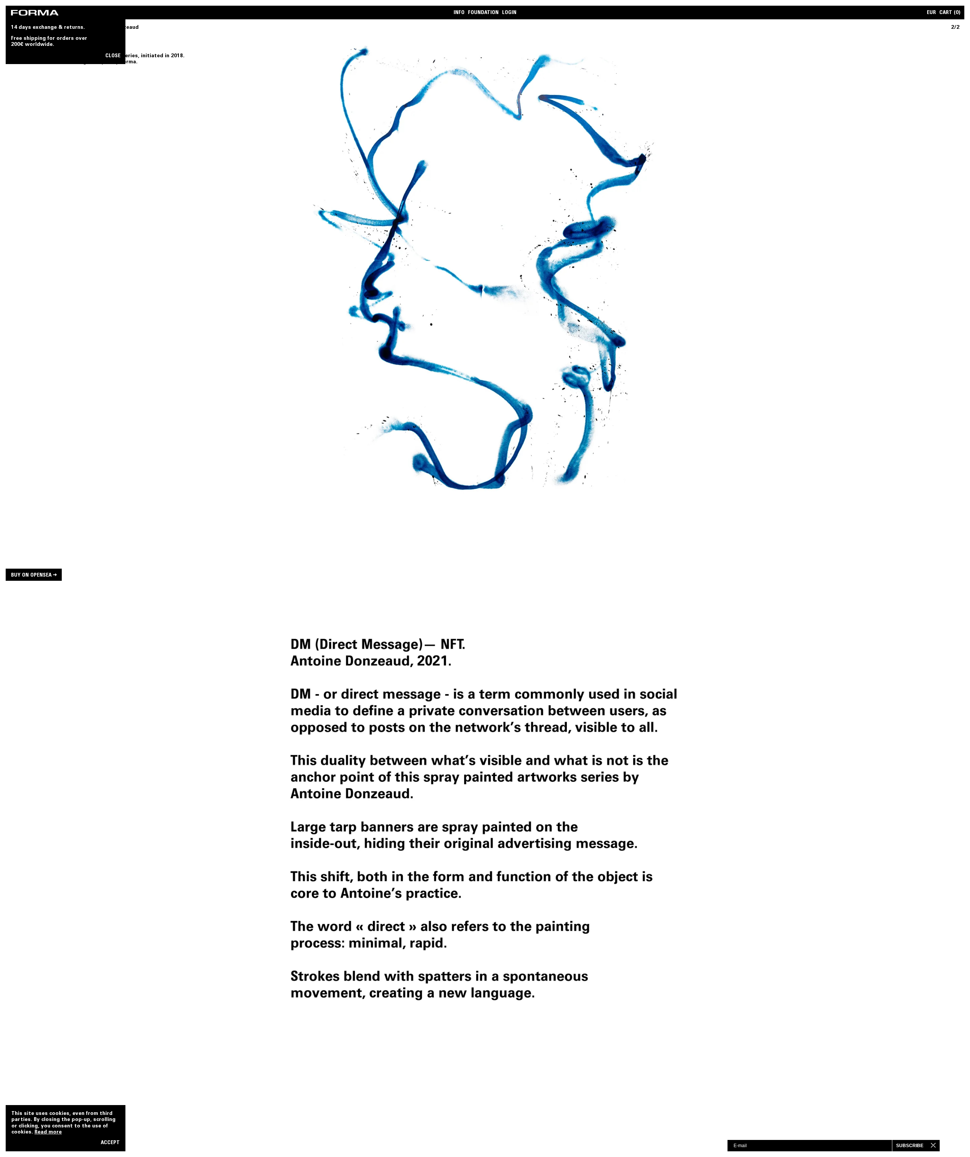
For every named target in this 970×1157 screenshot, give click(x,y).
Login (509, 13)
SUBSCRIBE (909, 1145)
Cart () (950, 13)
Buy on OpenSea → (34, 575)
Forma (128, 62)
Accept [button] (110, 1143)
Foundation (483, 13)
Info (459, 13)
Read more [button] (48, 1132)
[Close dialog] (939, 1145)
